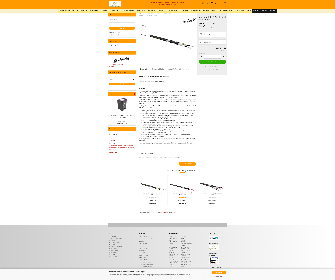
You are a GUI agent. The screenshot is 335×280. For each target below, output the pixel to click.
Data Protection (115, 250)
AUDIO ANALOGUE (173, 242)
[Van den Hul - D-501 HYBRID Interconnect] (172, 39)
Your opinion (187, 164)
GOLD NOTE (172, 257)
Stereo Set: (202, 53)
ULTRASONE (184, 256)
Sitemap (113, 254)
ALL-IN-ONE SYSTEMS (128, 11)
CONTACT (272, 11)
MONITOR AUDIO (173, 261)
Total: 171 (111, 150)
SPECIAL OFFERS (173, 11)
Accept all (219, 272)
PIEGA (170, 264)
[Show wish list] (221, 3)
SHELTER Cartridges (186, 243)
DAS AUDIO (172, 252)
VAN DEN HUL (184, 259)
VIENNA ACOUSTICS (186, 261)
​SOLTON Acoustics (186, 245)
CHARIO (171, 249)
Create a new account (115, 32)
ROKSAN (183, 242)
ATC (170, 240)
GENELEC (171, 256)
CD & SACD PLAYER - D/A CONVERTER (87, 11)
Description (145, 69)
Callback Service (115, 242)
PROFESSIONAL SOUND (209, 11)
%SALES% (256, 11)
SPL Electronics (185, 247)
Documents (114, 252)
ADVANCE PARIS (173, 236)
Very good (112, 140)
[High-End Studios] (115, 4)
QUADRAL (183, 236)
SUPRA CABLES (185, 252)
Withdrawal (114, 248)
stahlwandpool (113, 152)
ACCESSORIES (185, 11)
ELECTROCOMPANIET (174, 254)
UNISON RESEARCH (186, 257)
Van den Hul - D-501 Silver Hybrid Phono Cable (182, 193)
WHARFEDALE (184, 263)
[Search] (207, 3)
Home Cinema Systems (244, 11)
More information (219, 276)
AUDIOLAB (171, 243)
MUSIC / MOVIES (196, 11)
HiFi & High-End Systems (226, 11)
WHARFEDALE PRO (186, 264)
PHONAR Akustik (173, 263)
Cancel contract (217, 267)
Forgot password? (114, 35)
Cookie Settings (115, 256)
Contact (113, 240)
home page (163, 212)
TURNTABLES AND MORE (67, 11)
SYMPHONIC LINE (185, 254)
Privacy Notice (161, 275)
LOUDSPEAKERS (114, 11)
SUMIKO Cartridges (186, 250)
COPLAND (171, 250)
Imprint (113, 244)
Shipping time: (203, 26)
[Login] (216, 3)
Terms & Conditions (116, 238)
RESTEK (183, 240)
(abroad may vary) (215, 27)
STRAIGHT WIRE (185, 249)
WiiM (182, 266)
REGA (182, 238)
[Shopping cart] (225, 3)
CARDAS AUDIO (173, 247)
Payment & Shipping (116, 246)
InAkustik (171, 259)
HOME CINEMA (162, 11)
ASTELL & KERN (173, 238)
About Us (264, 11)
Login (122, 28)
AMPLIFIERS (104, 11)
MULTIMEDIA (151, 11)
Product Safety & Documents (177, 69)
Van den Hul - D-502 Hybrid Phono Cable (212, 193)
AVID (170, 245)
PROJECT (171, 266)
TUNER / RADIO (141, 11)
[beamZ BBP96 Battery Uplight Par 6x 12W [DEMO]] (122, 104)
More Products (113, 66)
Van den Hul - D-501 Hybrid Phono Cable (152, 193)
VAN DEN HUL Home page (116, 64)
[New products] (134, 94)
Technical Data (158, 69)
